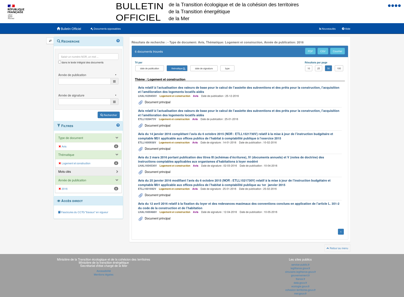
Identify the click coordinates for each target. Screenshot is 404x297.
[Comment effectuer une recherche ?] (118, 41)
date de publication (149, 68)
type (227, 68)
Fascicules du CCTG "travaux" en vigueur (84, 212)
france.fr (300, 279)
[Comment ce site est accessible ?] (389, 5)
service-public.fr (300, 264)
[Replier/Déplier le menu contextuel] (50, 40)
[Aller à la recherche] (396, 5)
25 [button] (318, 68)
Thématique (66, 155)
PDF (310, 51)
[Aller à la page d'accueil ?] (399, 5)
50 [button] (328, 68)
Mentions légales (103, 274)
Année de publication (72, 180)
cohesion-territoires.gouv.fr (300, 290)
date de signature (204, 68)
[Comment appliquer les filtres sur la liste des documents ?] (118, 125)
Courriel (337, 51)
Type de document (70, 138)
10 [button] (308, 68)
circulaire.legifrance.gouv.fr (300, 271)
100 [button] (339, 68)
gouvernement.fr (300, 275)
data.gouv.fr (300, 282)
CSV (323, 51)
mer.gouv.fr (300, 293)
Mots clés (64, 171)
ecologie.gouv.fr (300, 286)
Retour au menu (338, 248)
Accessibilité (104, 271)
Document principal (157, 102)
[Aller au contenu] (393, 5)
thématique (177, 68)
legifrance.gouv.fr (300, 268)
